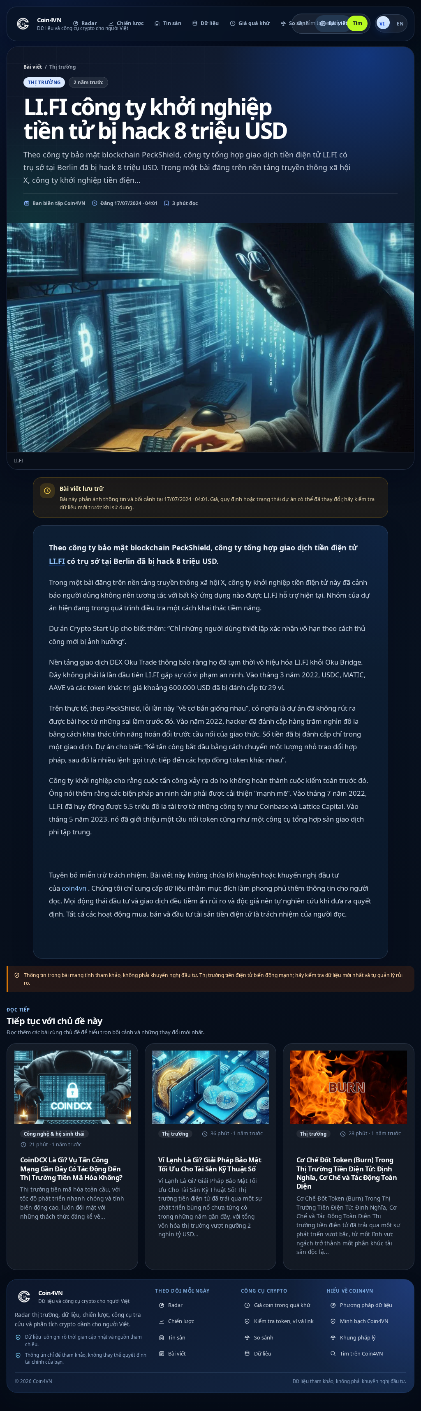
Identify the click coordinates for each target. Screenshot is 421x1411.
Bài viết (32, 66)
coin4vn (74, 888)
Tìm (357, 23)
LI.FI (57, 561)
